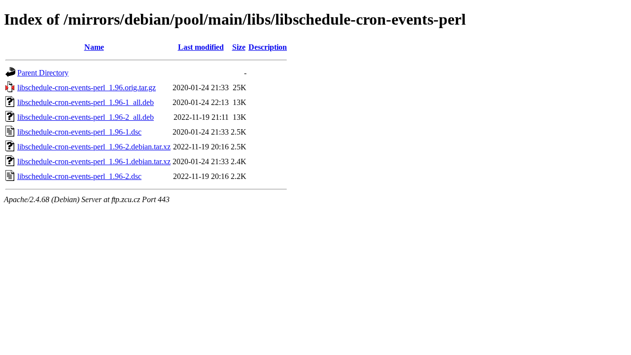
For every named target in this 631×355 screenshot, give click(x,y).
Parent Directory (43, 73)
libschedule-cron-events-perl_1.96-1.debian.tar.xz (94, 161)
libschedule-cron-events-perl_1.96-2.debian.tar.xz (94, 146)
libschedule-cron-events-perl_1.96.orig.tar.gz (86, 87)
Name (94, 47)
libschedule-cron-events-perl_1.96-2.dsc (79, 176)
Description (267, 47)
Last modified (201, 47)
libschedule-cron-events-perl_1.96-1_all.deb (85, 102)
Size (238, 47)
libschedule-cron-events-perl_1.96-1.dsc (79, 132)
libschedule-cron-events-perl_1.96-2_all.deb (85, 117)
